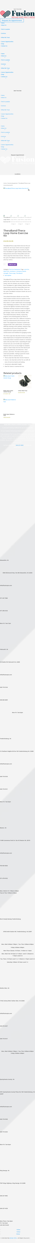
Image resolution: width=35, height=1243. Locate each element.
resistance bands (21, 271)
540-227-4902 (19, 445)
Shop (2, 44)
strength (5, 273)
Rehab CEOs (13, 1238)
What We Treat (5, 37)
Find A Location (5, 29)
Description (8, 275)
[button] (28, 190)
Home (3, 23)
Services (3, 33)
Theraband (19, 273)
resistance (13, 271)
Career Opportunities (7, 41)
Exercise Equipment (13, 183)
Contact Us (4, 46)
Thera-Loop (12, 273)
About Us (3, 25)
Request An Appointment (12, 20)
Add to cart (12, 264)
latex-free (6, 271)
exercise (26, 269)
